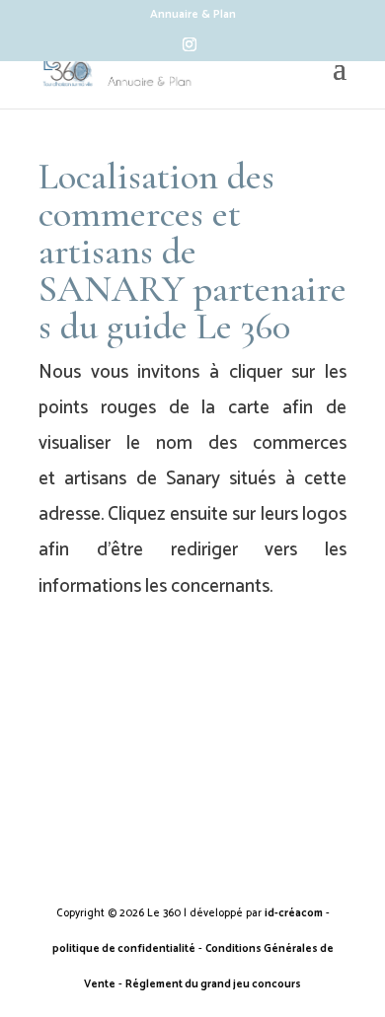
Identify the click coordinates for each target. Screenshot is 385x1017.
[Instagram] (189, 49)
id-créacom (294, 913)
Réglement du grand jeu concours (213, 984)
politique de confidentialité (123, 949)
